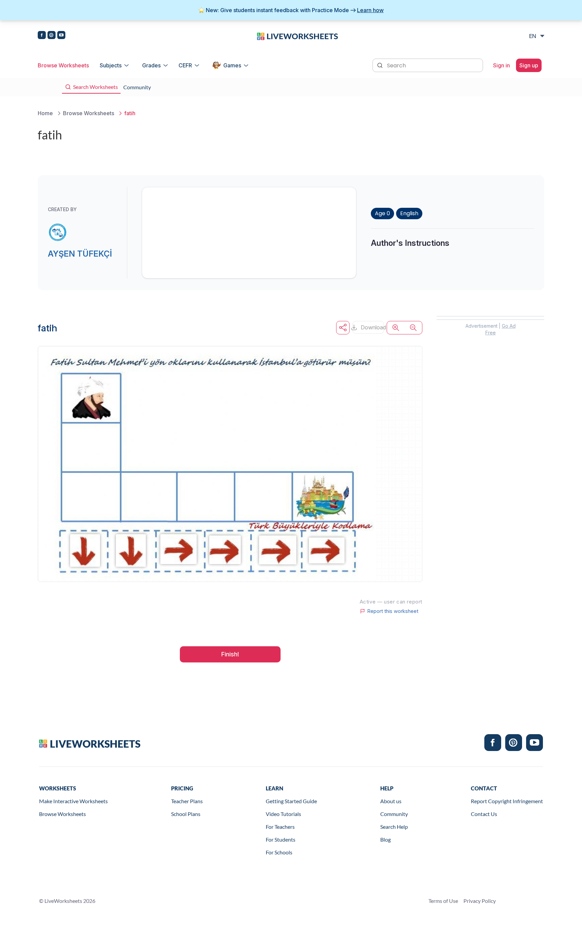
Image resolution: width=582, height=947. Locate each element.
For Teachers (280, 826)
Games (232, 65)
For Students (280, 839)
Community (394, 814)
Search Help (394, 826)
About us (390, 801)
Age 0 (382, 213)
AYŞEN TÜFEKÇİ (80, 254)
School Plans (185, 814)
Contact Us (484, 814)
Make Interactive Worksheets (73, 801)
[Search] (381, 64)
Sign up (528, 65)
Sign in (501, 65)
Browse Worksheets (63, 65)
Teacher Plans (187, 801)
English (409, 213)
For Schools (279, 852)
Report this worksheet (392, 611)
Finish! (230, 654)
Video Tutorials (283, 814)
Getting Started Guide (291, 801)
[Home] (297, 35)
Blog (385, 839)
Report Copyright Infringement (507, 801)
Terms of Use (443, 900)
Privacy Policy (479, 900)
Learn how (370, 10)
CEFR (185, 65)
